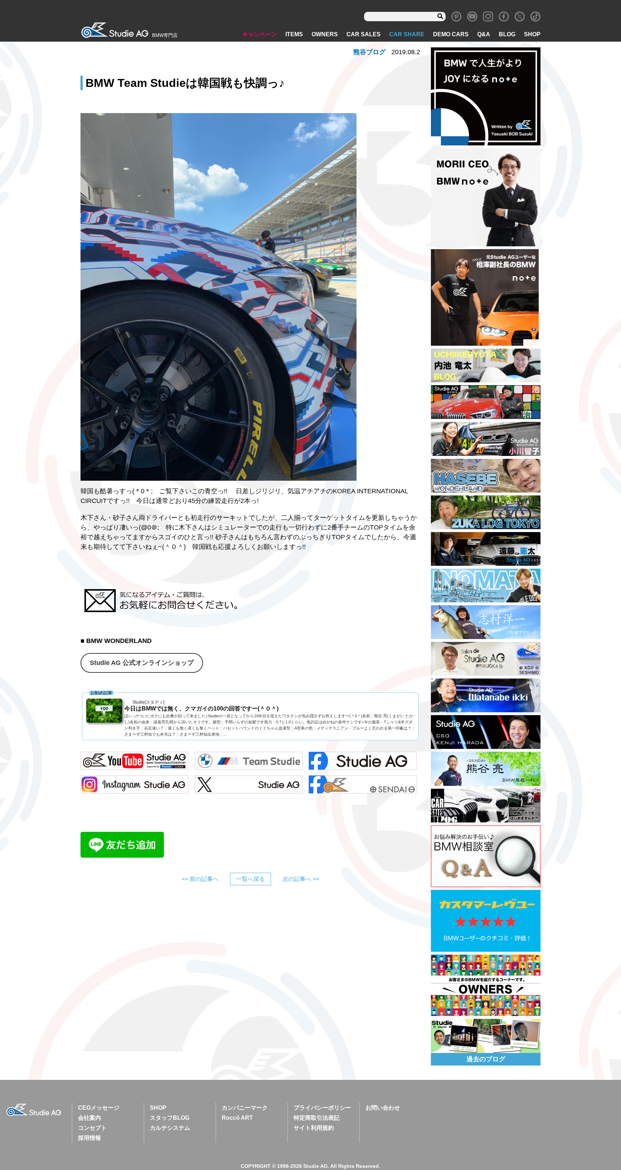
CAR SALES (363, 34)
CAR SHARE (406, 34)
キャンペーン (259, 34)
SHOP (532, 34)
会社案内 (89, 1118)
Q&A (483, 34)
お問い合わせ (382, 1108)
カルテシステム (170, 1128)
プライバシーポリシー (322, 1108)
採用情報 (89, 1138)
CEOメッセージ (98, 1108)
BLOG (507, 34)
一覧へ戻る (250, 879)
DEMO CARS (451, 34)
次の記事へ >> (300, 879)
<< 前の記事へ (200, 879)
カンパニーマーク (245, 1108)
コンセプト (92, 1128)
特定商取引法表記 (317, 1118)
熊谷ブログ (369, 52)
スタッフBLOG (169, 1118)
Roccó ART (237, 1118)
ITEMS (294, 34)
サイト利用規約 (314, 1128)
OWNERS (325, 34)
